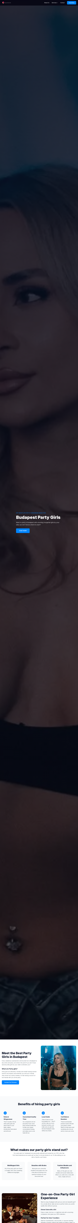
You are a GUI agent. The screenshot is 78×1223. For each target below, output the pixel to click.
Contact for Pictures (10, 1082)
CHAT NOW (23, 530)
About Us (46, 2)
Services (54, 2)
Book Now (71, 2)
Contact (62, 2)
